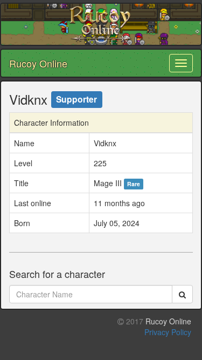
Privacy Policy (167, 332)
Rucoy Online (38, 63)
